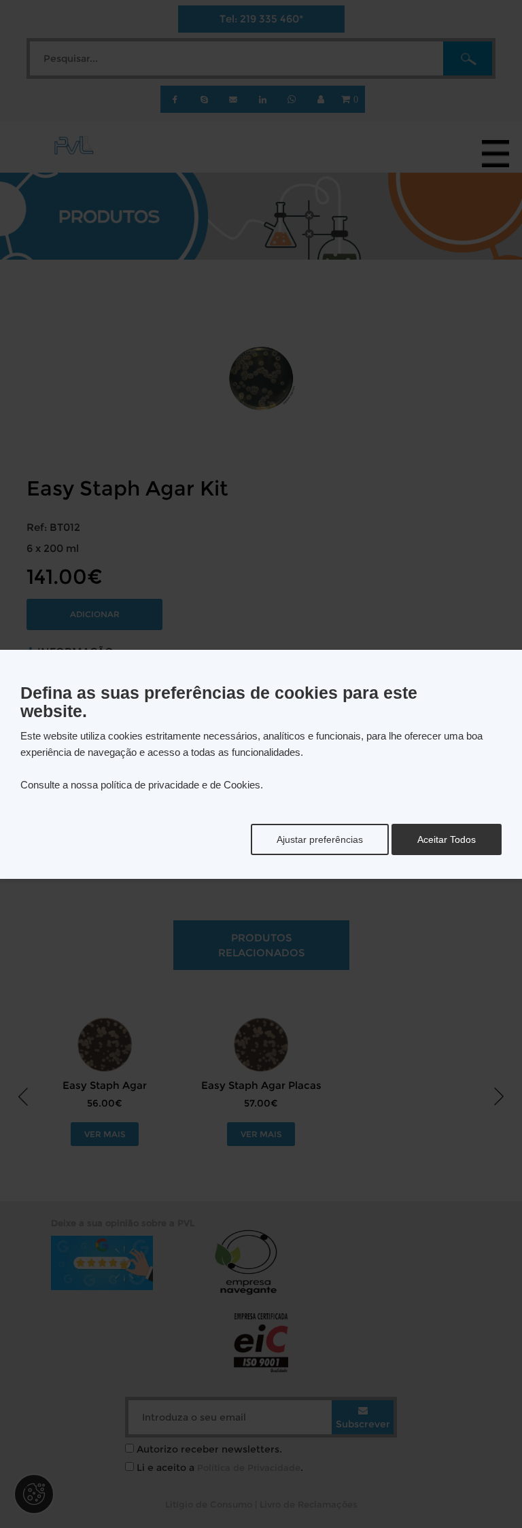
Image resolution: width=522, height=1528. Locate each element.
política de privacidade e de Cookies (180, 785)
